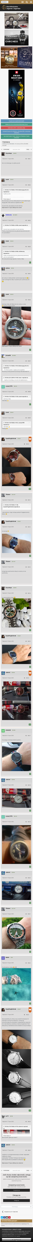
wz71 (7, 1116)
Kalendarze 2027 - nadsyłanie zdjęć (16, 127)
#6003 (29, 220)
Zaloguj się (16, 1200)
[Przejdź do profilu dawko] (3, 958)
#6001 (29, 158)
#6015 (29, 641)
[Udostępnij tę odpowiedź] (24, 444)
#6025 (29, 1150)
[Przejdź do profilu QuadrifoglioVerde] (3, 439)
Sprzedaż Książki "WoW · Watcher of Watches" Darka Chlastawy (16, 136)
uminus (8, 268)
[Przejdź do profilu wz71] (3, 1116)
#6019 (29, 821)
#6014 (29, 593)
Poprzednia (6, 149)
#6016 (27, 678)
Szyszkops (9, 153)
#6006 (29, 299)
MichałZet (11, 143)
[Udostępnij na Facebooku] (4, 1217)
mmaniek (8, 730)
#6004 (29, 246)
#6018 (29, 785)
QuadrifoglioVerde (11, 438)
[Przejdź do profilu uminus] (3, 268)
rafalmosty (22, 251)
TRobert (8, 494)
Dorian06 (8, 355)
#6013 (29, 567)
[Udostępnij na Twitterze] (2, 1217)
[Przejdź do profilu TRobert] (3, 495)
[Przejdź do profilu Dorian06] (3, 356)
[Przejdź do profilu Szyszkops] (3, 154)
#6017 (29, 735)
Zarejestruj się (16, 1190)
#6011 (29, 500)
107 (31, 1206)
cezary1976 (9, 386)
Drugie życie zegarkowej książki (16, 121)
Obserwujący (15, 1206)
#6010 (27, 444)
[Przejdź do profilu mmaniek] (3, 730)
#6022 (29, 963)
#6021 (29, 914)
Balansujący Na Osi (24, 190)
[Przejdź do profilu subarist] (3, 673)
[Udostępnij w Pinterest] (9, 1217)
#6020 (29, 878)
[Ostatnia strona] (31, 149)
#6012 (29, 527)
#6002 (29, 185)
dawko (7, 957)
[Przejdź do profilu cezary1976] (3, 386)
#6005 (29, 273)
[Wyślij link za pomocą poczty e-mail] (7, 1217)
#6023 (27, 1014)
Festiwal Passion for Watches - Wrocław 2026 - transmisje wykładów (16, 131)
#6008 (29, 391)
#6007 (29, 361)
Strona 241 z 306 (16, 149)
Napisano (8, 158)
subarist (8, 672)
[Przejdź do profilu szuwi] (3, 180)
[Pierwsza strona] (2, 149)
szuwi (7, 179)
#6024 (29, 1121)
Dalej (28, 149)
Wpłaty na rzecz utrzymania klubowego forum (16, 124)
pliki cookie (21, 1231)
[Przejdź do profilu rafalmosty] (3, 215)
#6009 (29, 418)
